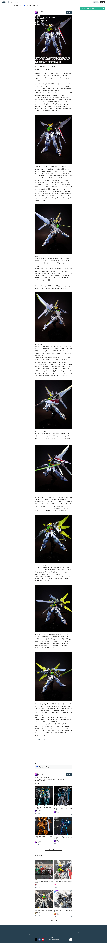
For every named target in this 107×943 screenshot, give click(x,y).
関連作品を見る (53, 920)
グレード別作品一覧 (33, 930)
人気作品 (29, 5)
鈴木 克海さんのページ (53, 849)
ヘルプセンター (41, 5)
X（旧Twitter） (56, 928)
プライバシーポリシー (82, 930)
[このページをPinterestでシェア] (43, 939)
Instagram (56, 932)
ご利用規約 (80, 928)
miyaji (57, 913)
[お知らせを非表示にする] (103, 8)
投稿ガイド (80, 932)
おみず (38, 884)
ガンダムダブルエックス (40, 739)
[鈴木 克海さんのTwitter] (36, 784)
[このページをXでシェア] (36, 939)
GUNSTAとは (6, 928)
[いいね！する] (70, 939)
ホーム (3, 5)
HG (39, 13)
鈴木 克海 (40, 11)
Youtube (55, 930)
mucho (38, 912)
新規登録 (102, 2)
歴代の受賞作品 (32, 934)
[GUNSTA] (4, 2)
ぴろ (57, 884)
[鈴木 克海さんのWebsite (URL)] (38, 784)
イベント (22, 5)
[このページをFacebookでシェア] (39, 939)
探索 (34, 5)
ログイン (96, 2)
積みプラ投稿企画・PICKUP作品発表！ (87, 8)
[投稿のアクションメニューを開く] (52, 813)
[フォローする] (69, 12)
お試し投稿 (15, 5)
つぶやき (9, 5)
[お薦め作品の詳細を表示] (71, 70)
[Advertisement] (53, 750)
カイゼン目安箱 (7, 934)
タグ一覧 (30, 932)
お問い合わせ (6, 932)
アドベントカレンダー (33, 928)
